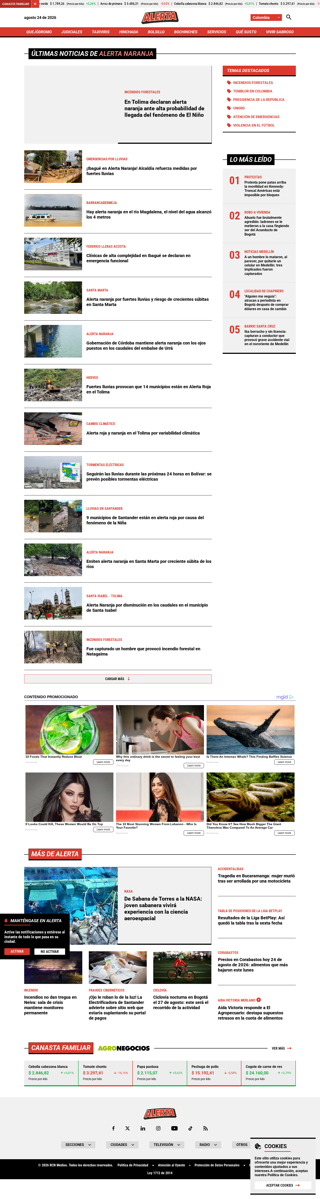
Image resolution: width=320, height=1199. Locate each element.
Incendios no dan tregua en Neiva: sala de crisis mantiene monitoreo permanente (50, 1005)
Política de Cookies (282, 1175)
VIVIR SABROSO (280, 32)
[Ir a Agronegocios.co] (123, 1048)
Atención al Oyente (171, 1165)
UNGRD (239, 108)
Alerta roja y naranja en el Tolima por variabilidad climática (143, 433)
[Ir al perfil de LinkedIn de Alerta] (143, 1128)
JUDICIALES (71, 32)
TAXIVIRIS (100, 32)
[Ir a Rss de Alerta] (205, 1128)
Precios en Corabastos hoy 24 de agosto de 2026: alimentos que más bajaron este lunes (253, 965)
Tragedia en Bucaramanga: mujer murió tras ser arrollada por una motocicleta (256, 878)
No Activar (50, 951)
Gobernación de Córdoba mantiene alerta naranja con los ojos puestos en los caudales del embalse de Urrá (146, 345)
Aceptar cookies (279, 1185)
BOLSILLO (156, 32)
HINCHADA (128, 32)
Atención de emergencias (256, 117)
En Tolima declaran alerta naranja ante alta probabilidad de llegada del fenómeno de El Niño (164, 108)
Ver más (278, 1048)
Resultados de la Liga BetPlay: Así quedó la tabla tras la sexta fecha (251, 920)
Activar (17, 951)
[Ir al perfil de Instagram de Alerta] (158, 1128)
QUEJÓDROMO (39, 32)
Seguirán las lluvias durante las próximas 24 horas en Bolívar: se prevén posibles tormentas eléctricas (149, 476)
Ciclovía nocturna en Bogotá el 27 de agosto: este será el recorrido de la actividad (180, 1002)
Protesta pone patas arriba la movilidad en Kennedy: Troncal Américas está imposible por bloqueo (265, 188)
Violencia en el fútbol (254, 125)
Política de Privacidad (133, 1165)
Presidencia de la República (259, 100)
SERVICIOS (216, 32)
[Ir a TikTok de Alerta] (190, 1128)
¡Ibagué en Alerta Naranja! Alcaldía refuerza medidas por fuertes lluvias (141, 171)
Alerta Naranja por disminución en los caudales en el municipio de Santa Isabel (147, 607)
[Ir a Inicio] (160, 17)
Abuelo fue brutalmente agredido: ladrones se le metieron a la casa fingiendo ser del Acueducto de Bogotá (266, 226)
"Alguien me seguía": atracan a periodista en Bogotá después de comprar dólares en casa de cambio (266, 302)
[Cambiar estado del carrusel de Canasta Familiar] (35, 4)
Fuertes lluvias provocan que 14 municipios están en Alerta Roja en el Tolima (148, 389)
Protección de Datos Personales (217, 1165)
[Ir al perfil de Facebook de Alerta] (113, 1128)
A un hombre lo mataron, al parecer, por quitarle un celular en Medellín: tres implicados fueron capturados (265, 265)
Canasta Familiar (15, 4)
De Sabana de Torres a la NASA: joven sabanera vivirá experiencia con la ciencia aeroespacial (163, 908)
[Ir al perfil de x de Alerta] (127, 1128)
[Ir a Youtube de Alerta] (174, 1128)
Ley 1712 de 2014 (159, 1173)
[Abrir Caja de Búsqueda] (288, 17)
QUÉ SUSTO (246, 32)
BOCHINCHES (185, 32)
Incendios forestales (253, 83)
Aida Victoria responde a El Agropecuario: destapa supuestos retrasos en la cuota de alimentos (250, 1013)
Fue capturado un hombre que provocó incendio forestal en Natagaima (143, 651)
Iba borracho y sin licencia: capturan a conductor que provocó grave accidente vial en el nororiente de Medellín (266, 337)
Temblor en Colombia (252, 91)
